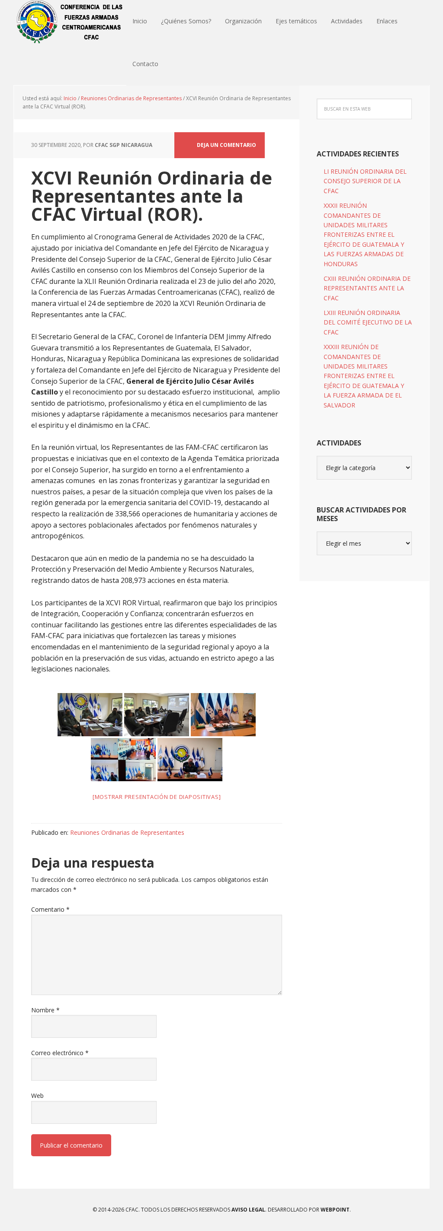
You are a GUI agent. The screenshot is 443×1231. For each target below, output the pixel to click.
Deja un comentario (226, 145)
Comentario (50, 909)
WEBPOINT (335, 1209)
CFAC (70, 21)
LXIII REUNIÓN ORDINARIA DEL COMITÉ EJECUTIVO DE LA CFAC (368, 322)
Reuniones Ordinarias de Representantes (127, 832)
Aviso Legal (247, 1209)
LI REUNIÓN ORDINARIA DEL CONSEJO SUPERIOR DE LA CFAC (365, 181)
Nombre (45, 1010)
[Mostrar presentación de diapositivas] (157, 797)
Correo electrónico (60, 1053)
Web (37, 1095)
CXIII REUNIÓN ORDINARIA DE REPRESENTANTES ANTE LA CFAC (367, 288)
